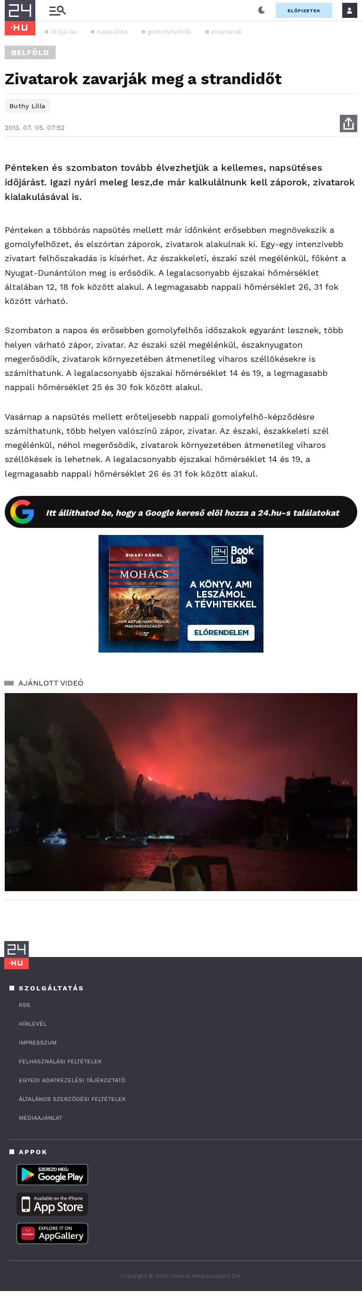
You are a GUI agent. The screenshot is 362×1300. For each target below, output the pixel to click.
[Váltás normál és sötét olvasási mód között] (261, 10)
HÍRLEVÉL (33, 1024)
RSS (24, 1005)
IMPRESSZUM (38, 1042)
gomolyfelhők (170, 31)
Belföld (30, 52)
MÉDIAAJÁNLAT (40, 1118)
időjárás (63, 31)
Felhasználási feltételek (60, 1061)
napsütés (112, 31)
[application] (181, 792)
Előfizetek (304, 10)
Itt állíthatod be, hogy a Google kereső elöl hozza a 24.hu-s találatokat (192, 513)
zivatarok (226, 31)
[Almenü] (57, 10)
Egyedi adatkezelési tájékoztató (72, 1080)
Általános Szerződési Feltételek (72, 1099)
